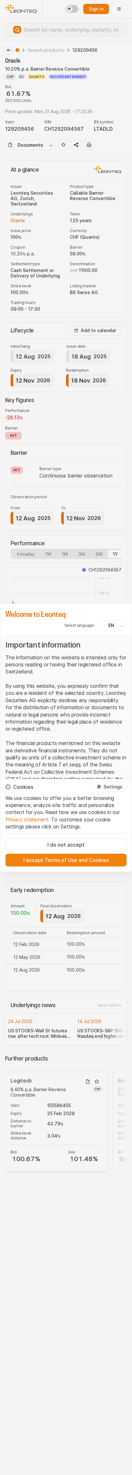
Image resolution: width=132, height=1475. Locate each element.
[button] (110, 787)
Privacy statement (26, 819)
